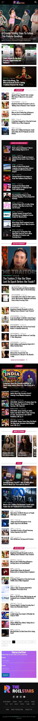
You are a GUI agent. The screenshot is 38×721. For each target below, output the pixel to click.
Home (7, 709)
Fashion (15, 702)
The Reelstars (15, 716)
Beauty (20, 702)
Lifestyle (27, 702)
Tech (6, 704)
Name (4, 657)
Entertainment (7, 702)
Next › (32, 642)
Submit (5, 675)
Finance (33, 702)
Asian (33, 704)
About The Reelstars (17, 709)
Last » (4, 645)
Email (4, 665)
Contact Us (28, 709)
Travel (28, 704)
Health (16, 704)
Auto (11, 704)
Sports (22, 704)
